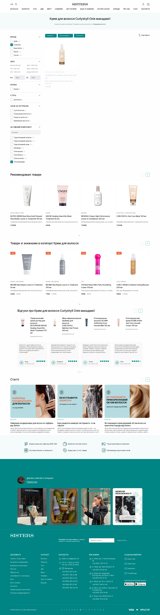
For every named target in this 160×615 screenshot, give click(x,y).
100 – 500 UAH (14, 69)
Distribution (131, 568)
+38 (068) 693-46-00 (69, 581)
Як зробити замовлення (19, 562)
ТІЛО (35, 9)
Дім (42, 569)
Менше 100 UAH (15, 65)
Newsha (84, 213)
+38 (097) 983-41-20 (69, 578)
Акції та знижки (46, 579)
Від (11, 77)
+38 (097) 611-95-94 (99, 570)
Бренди (43, 583)
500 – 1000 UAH (15, 72)
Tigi (82, 281)
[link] (148, 4)
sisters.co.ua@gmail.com (70, 558)
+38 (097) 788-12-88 (69, 575)
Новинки (44, 576)
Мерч (43, 572)
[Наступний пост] (139, 506)
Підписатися (32, 482)
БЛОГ (136, 9)
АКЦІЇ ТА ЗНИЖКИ (87, 9)
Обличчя (44, 562)
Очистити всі (80, 35)
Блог (12, 579)
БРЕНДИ (116, 9)
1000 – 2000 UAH (32, 65)
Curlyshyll (49, 72)
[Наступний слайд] (148, 175)
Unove (48, 213)
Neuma (12, 281)
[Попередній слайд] (143, 175)
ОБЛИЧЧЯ (25, 9)
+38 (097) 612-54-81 (69, 572)
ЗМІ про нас (14, 572)
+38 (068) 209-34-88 (100, 592)
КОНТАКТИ (145, 9)
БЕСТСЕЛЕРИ (71, 9)
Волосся (44, 558)
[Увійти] (143, 4)
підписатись (122, 540)
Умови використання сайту (20, 589)
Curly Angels (121, 281)
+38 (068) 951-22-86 (69, 584)
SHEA (22, 213)
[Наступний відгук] (141, 311)
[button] (51, 35)
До (27, 77)
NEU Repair (20, 281)
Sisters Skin (131, 564)
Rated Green (14, 213)
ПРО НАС (126, 9)
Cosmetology (132, 573)
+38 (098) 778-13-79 (99, 563)
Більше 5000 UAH (32, 72)
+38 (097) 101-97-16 (99, 578)
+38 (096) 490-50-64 (69, 588)
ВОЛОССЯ (14, 9)
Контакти (13, 586)
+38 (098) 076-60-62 (100, 599)
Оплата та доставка (17, 558)
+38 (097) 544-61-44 (99, 584)
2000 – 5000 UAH (32, 69)
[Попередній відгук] (136, 311)
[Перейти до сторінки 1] (79, 235)
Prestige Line (59, 72)
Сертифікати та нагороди (19, 576)
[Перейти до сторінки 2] (80, 235)
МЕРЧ (49, 9)
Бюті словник (15, 583)
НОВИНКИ (59, 9)
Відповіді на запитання (18, 565)
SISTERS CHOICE (103, 9)
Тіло (42, 565)
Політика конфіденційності (20, 593)
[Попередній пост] (21, 506)
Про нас (13, 569)
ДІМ (42, 9)
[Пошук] (16, 4)
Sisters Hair (131, 559)
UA (11, 4)
